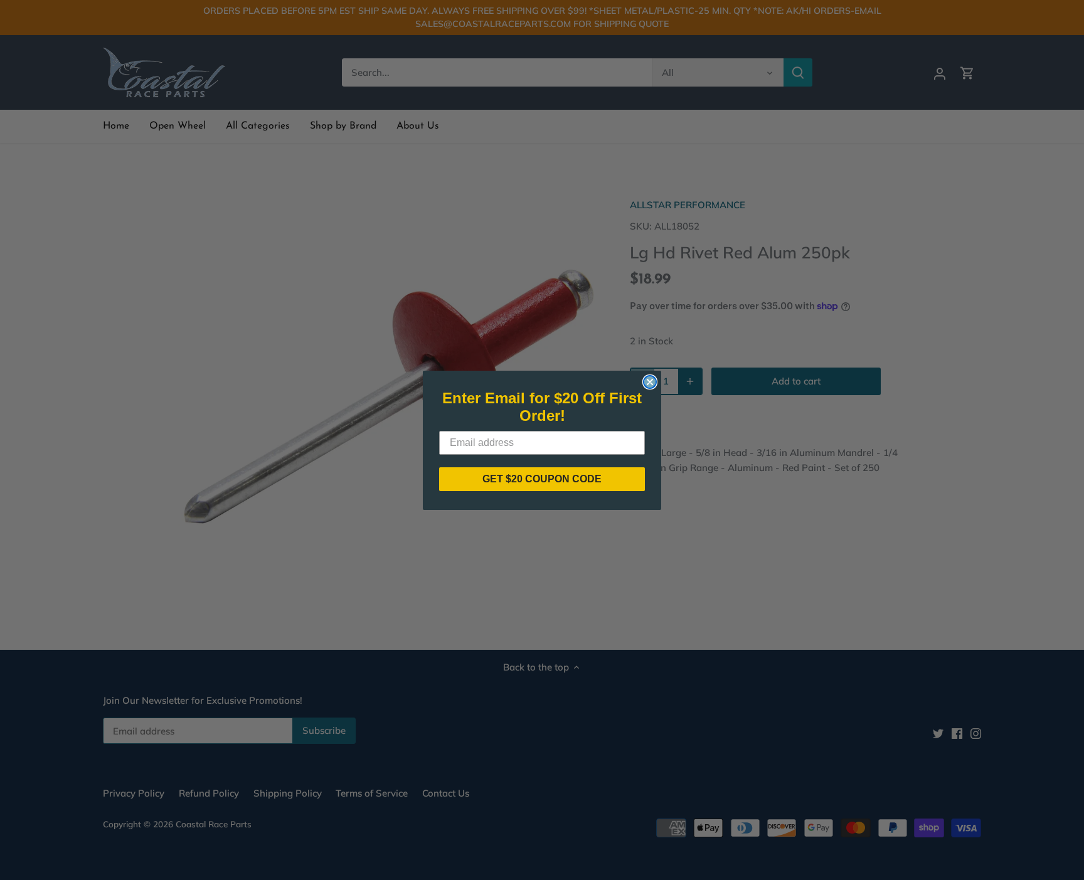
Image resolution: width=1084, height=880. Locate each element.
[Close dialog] (650, 382)
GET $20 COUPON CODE (542, 479)
